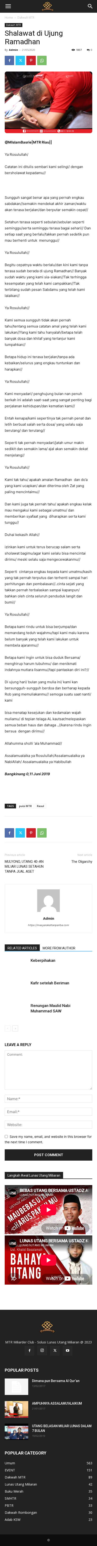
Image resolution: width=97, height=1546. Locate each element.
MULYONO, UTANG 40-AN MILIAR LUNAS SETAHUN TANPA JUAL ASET (24, 866)
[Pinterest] (31, 60)
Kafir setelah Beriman (50, 983)
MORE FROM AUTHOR (59, 948)
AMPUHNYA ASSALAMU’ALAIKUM (57, 1403)
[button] (8, 6)
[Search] (90, 6)
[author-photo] (48, 912)
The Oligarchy (81, 861)
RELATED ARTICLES (22, 948)
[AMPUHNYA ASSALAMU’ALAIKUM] (16, 1409)
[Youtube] (67, 1350)
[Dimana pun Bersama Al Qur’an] (16, 1386)
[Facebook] (9, 60)
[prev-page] (8, 1028)
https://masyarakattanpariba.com (48, 925)
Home (9, 18)
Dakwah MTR (25, 18)
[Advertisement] (48, 789)
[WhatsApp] (42, 60)
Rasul (40, 806)
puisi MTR (25, 806)
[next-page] (15, 1028)
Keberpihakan (43, 960)
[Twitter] (20, 60)
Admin (13, 50)
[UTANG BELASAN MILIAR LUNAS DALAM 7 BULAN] (16, 1432)
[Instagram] (42, 1350)
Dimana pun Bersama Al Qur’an (56, 1381)
